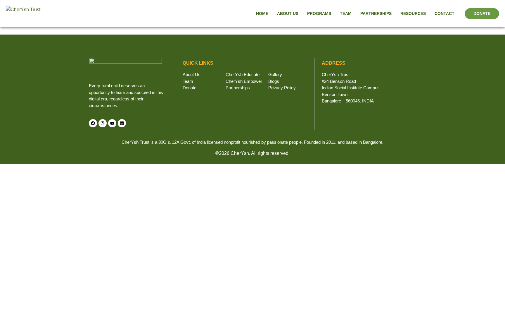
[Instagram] (102, 123)
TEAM (346, 13)
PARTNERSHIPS (376, 13)
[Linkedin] (122, 123)
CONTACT (444, 13)
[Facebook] (93, 123)
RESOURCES (413, 13)
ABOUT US (287, 13)
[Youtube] (112, 123)
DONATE (481, 13)
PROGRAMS (319, 13)
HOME (262, 13)
